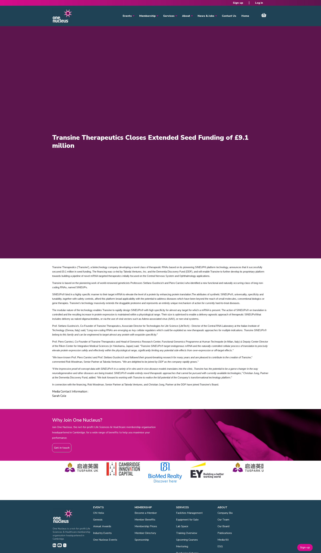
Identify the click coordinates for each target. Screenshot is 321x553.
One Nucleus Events (105, 540)
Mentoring (182, 546)
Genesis (97, 519)
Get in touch (62, 448)
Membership (147, 16)
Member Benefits (145, 519)
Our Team (223, 519)
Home (245, 16)
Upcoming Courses (187, 540)
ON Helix (98, 513)
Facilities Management (189, 513)
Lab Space (182, 526)
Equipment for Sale (187, 519)
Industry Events (102, 533)
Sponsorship (142, 540)
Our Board (223, 526)
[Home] (62, 16)
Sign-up (238, 2)
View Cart (263, 15)
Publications (225, 533)
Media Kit (223, 540)
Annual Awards (102, 526)
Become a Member (146, 513)
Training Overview (186, 533)
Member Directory (145, 533)
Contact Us (229, 16)
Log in (259, 2)
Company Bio (225, 513)
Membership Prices (146, 526)
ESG (220, 546)
